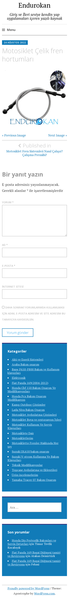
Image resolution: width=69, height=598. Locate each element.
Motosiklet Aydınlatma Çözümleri (34, 415)
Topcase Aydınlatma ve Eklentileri (34, 470)
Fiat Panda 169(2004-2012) (30, 383)
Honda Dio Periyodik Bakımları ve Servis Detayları (32, 542)
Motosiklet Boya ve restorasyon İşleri (36, 420)
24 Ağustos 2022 (15, 42)
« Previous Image (14, 135)
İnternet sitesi (13, 286)
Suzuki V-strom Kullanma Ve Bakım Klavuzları (33, 458)
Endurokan (34, 5)
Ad (5, 245)
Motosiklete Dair (23, 433)
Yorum (8, 202)
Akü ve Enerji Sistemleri (27, 359)
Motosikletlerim (22, 438)
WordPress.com (44, 593)
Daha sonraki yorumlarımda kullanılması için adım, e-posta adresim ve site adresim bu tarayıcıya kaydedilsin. (33, 313)
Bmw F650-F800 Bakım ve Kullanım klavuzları (33, 371)
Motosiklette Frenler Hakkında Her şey (33, 445)
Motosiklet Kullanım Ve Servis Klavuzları (30, 426)
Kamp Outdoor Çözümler (28, 405)
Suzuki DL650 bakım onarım (30, 451)
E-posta (8, 265)
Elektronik (19, 378)
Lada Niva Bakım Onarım (28, 410)
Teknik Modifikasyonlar (27, 465)
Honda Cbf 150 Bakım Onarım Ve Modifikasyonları (32, 389)
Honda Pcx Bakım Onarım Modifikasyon (27, 398)
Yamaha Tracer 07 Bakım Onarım (34, 480)
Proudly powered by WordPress (28, 588)
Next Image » (57, 135)
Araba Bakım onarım (25, 364)
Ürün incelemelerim (25, 475)
